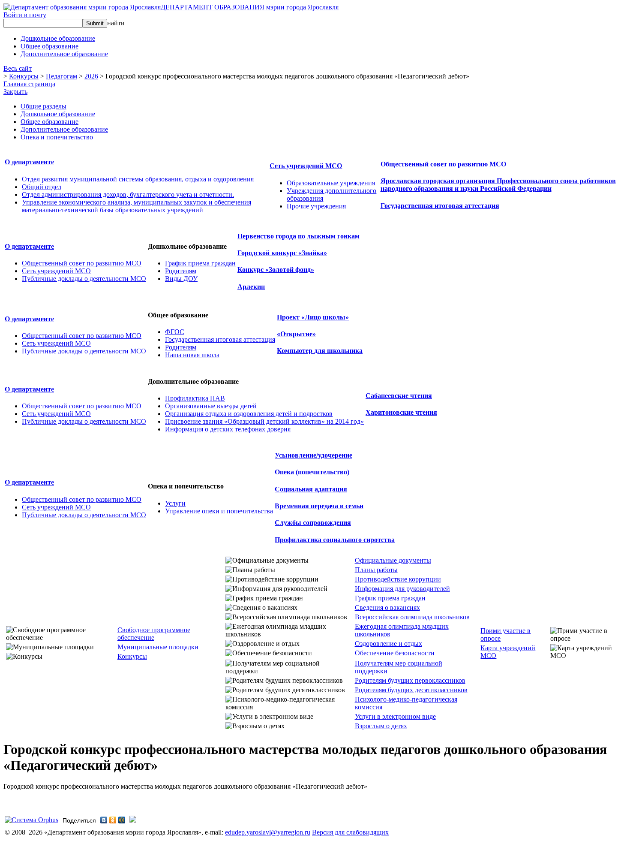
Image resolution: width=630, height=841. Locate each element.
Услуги (175, 503)
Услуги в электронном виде (395, 716)
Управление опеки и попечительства (219, 511)
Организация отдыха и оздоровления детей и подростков (249, 413)
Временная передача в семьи (319, 505)
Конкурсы (24, 76)
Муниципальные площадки (157, 647)
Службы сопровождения (313, 522)
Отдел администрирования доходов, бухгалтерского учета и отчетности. (128, 194)
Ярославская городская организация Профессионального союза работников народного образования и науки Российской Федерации (498, 184)
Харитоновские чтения (401, 412)
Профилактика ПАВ (195, 398)
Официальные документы (393, 560)
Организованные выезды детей (211, 406)
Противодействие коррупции (398, 579)
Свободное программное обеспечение (153, 633)
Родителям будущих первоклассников (410, 680)
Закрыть (15, 91)
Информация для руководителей (402, 588)
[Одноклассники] (112, 820)
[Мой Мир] (121, 820)
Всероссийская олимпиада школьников (412, 617)
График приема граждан (200, 263)
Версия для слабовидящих (350, 832)
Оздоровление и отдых (388, 643)
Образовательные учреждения (331, 183)
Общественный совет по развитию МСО (443, 164)
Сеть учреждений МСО (306, 165)
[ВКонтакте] (103, 820)
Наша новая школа (192, 355)
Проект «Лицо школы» (313, 317)
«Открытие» (296, 334)
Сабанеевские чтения (399, 395)
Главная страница (29, 83)
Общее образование (49, 121)
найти (116, 23)
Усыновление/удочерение (313, 455)
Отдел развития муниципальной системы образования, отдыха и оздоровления (138, 179)
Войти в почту (24, 14)
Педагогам (61, 76)
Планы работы (376, 569)
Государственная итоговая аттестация (440, 205)
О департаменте (29, 162)
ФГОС (174, 331)
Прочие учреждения (316, 206)
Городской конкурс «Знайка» (282, 252)
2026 (91, 76)
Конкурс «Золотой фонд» (275, 269)
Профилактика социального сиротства (335, 539)
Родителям (180, 270)
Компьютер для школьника (320, 350)
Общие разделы (43, 106)
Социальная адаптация (311, 489)
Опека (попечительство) (312, 472)
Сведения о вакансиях (387, 607)
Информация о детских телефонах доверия (228, 429)
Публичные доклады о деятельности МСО (84, 278)
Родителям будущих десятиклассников (411, 689)
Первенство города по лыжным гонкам (298, 236)
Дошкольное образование (58, 114)
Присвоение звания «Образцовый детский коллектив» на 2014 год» (264, 421)
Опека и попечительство (57, 137)
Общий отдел (41, 186)
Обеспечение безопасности (395, 653)
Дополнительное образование (64, 129)
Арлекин (251, 286)
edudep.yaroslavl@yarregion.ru (267, 832)
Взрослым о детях (381, 725)
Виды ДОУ (181, 278)
